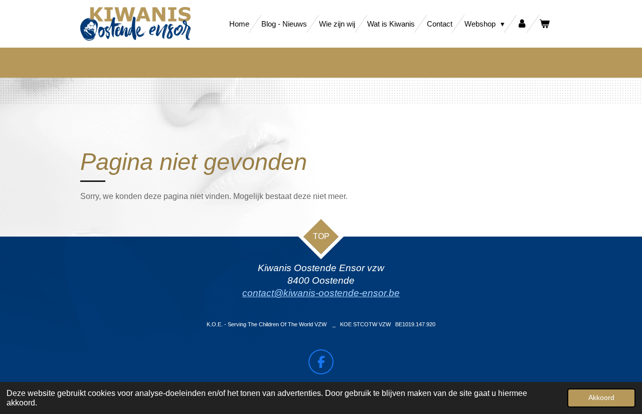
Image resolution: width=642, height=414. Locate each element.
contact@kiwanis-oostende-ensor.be (321, 293)
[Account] (522, 24)
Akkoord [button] (601, 397)
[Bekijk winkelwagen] (544, 24)
